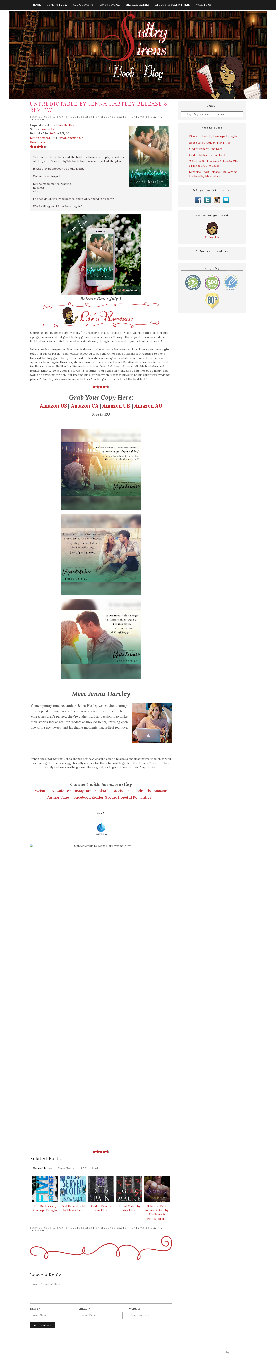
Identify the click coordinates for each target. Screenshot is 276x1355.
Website (42, 790)
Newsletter (61, 790)
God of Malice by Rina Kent (129, 1208)
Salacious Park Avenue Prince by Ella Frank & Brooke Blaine (156, 1212)
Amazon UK (116, 406)
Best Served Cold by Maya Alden (73, 1208)
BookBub (102, 790)
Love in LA (47, 129)
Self (52, 133)
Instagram (82, 790)
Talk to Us (203, 4)
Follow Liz (212, 237)
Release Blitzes (137, 4)
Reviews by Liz (57, 4)
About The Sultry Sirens (172, 4)
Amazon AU (148, 406)
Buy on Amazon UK (70, 138)
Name (35, 1308)
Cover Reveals (109, 4)
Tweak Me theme (214, 1352)
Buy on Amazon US (42, 138)
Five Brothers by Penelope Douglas (45, 1208)
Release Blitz (114, 116)
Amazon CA (85, 406)
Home (37, 4)
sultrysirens (83, 116)
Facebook (120, 790)
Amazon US (53, 406)
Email (84, 1308)
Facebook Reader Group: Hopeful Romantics (112, 797)
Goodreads (37, 142)
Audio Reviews (83, 4)
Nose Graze (238, 1352)
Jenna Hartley (65, 125)
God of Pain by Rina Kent (101, 1208)
